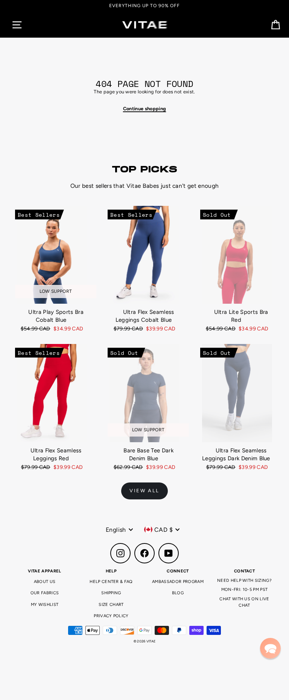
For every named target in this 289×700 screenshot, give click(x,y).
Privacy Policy (111, 615)
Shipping (111, 592)
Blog (178, 592)
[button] (270, 648)
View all (144, 490)
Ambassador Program (178, 581)
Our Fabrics (44, 592)
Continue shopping (144, 108)
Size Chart (111, 604)
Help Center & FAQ (111, 581)
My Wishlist (45, 604)
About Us (45, 581)
